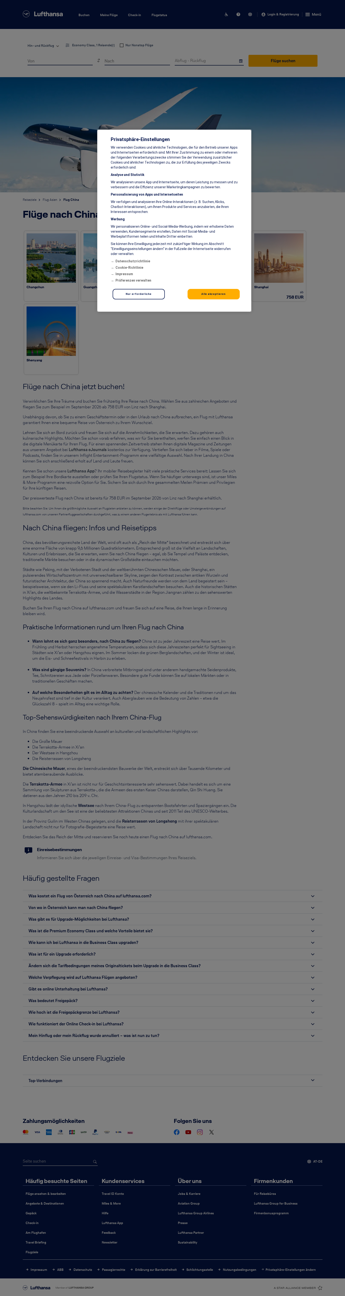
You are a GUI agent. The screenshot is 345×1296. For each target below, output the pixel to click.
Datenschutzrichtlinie (132, 261)
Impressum (124, 274)
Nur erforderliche (139, 294)
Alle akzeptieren (213, 294)
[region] (174, 221)
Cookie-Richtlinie (129, 267)
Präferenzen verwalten (133, 280)
